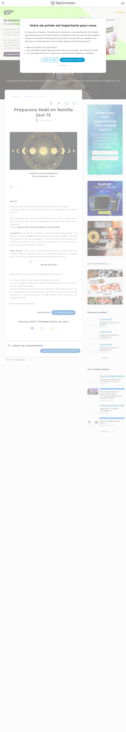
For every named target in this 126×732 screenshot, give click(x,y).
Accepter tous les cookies (72, 60)
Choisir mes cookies (50, 60)
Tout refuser (63, 65)
